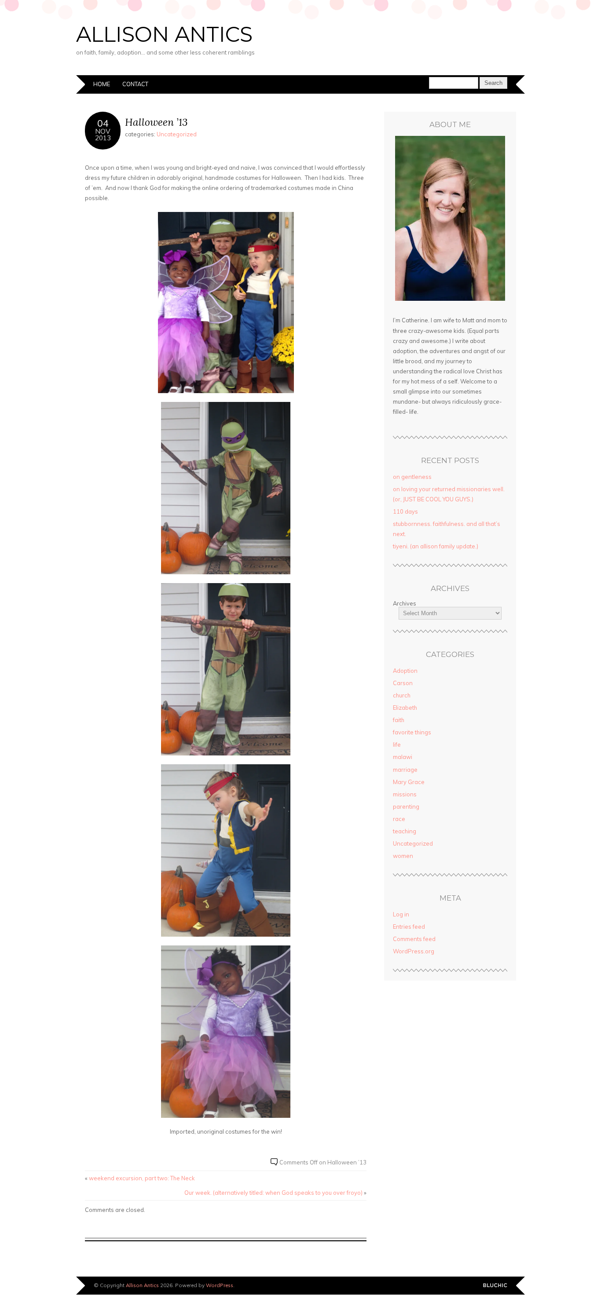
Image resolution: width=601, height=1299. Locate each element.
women (403, 855)
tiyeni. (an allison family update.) (435, 546)
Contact (135, 84)
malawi (402, 756)
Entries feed (409, 926)
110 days (405, 511)
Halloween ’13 (156, 122)
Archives (404, 603)
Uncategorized (177, 134)
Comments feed (414, 938)
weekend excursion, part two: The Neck (142, 1178)
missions (405, 794)
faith (398, 719)
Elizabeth (405, 707)
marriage (405, 769)
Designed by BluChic (495, 1285)
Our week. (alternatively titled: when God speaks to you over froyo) (273, 1192)
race (399, 818)
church (401, 695)
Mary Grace (409, 781)
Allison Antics (164, 34)
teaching (404, 831)
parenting (406, 806)
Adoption (405, 670)
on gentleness (412, 476)
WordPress (219, 1285)
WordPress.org (413, 951)
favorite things (412, 732)
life (397, 744)
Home (101, 84)
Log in (401, 914)
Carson (403, 682)
